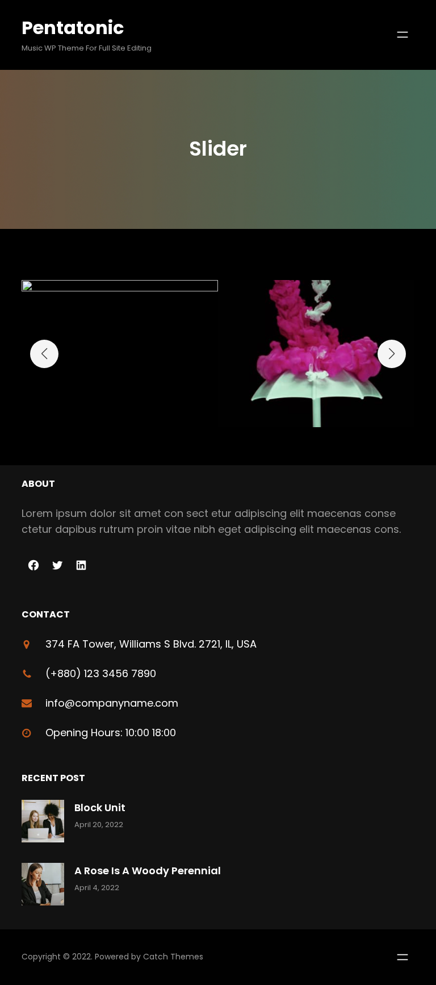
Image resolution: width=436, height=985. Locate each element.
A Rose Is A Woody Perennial (147, 870)
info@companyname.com (111, 703)
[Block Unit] (43, 823)
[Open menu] (402, 35)
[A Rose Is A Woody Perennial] (43, 886)
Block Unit (99, 807)
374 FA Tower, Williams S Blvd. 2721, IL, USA (151, 644)
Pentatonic (73, 27)
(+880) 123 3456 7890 (100, 673)
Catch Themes (173, 956)
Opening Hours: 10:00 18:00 (110, 732)
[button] (44, 354)
